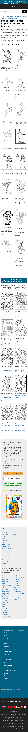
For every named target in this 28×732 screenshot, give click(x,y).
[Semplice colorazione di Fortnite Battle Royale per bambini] (21, 62)
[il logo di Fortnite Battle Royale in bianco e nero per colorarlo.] (7, 247)
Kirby (3, 606)
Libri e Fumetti (5, 556)
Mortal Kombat (6, 616)
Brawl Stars (5, 587)
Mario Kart (4, 612)
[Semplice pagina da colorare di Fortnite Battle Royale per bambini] (7, 169)
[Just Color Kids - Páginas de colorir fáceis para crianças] (14, 706)
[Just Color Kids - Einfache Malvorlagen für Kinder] (19, 706)
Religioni (4, 563)
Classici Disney (6, 544)
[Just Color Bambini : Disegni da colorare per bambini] (13, 2)
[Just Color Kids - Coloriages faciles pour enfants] (8, 706)
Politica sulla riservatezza (18, 702)
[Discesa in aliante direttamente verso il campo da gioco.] (7, 195)
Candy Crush (5, 591)
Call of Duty (5, 589)
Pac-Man (16, 575)
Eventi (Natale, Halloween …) (11, 638)
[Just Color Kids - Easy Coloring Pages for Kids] (4, 706)
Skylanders (17, 587)
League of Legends (7, 608)
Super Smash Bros (19, 593)
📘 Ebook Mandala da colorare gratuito (10, 689)
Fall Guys (4, 600)
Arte (3, 542)
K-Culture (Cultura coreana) (9, 558)
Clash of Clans (6, 596)
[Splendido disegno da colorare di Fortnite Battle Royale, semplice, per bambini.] (21, 118)
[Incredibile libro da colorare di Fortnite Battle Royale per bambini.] (7, 84)
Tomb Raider (17, 597)
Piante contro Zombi (19, 577)
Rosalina (16, 585)
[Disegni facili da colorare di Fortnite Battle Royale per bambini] (7, 118)
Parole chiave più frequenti (7, 701)
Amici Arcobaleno (6, 575)
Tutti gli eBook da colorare (12, 478)
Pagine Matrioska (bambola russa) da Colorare (6, 399)
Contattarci (16, 701)
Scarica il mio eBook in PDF (13, 473)
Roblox (16, 583)
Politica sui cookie (8, 702)
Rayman (16, 581)
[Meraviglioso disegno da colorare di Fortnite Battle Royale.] (21, 91)
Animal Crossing (6, 585)
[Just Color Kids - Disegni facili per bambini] (16, 706)
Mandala (4, 532)
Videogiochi (5, 561)
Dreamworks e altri (7, 548)
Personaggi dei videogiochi (15, 16)
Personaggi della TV (7, 550)
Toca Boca (16, 595)
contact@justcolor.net (14, 724)
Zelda (15, 599)
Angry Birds (5, 579)
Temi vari (4, 536)
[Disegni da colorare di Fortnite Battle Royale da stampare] (21, 144)
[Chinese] (22, 706)
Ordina (2, 44)
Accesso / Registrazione (23, 2)
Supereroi (4, 559)
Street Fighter (17, 591)
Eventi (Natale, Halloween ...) (9, 534)
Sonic (15, 589)
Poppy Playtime (18, 579)
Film (3, 552)
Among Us (5, 577)
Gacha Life (5, 602)
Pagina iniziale (4, 16)
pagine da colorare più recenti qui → (17, 430)
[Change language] (26, 2)
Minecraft (4, 614)
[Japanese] (25, 706)
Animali (4, 538)
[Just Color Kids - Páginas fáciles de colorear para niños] (11, 706)
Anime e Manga (6, 554)
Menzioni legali (22, 701)
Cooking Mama (6, 598)
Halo (3, 604)
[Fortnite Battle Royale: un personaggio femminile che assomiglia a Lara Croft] (7, 64)
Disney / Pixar (5, 546)
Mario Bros (5, 610)
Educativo (4, 540)
